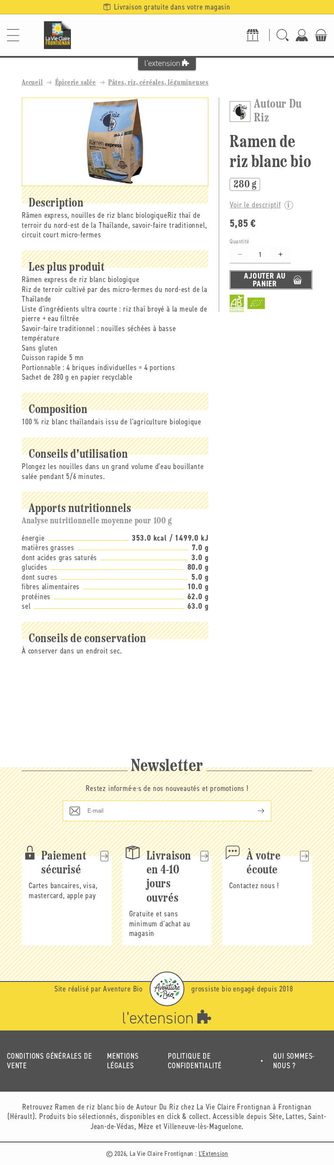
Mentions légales (122, 1061)
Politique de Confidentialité (195, 1061)
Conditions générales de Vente (49, 1061)
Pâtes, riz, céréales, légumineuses (158, 82)
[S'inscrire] (254, 811)
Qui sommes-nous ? (294, 1061)
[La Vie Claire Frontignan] (57, 35)
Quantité (239, 241)
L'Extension (213, 1153)
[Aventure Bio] (167, 988)
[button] (13, 35)
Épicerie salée (75, 82)
